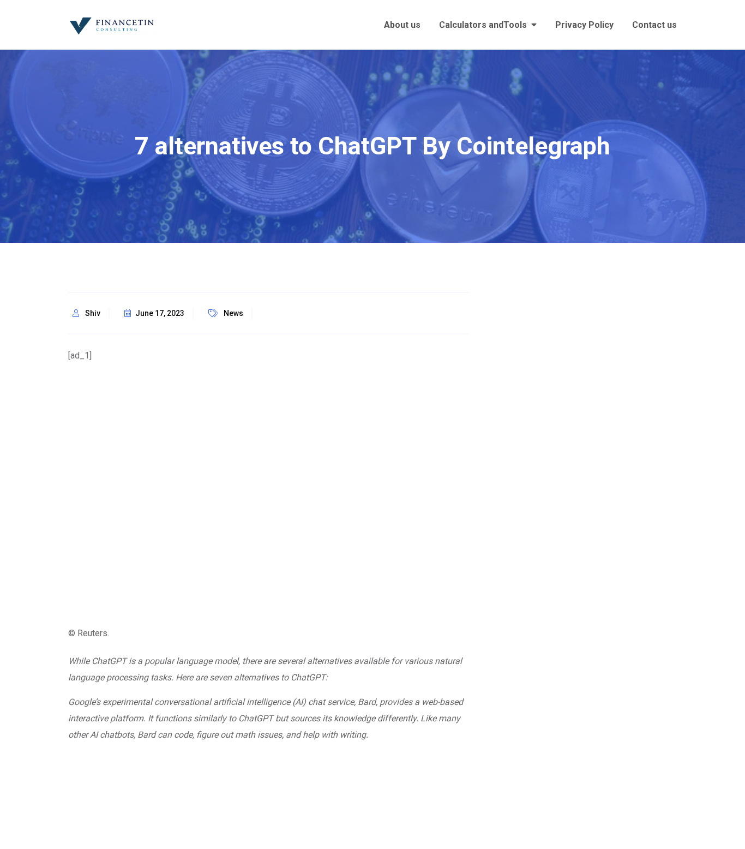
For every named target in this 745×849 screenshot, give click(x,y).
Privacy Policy (584, 25)
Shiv (92, 313)
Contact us (654, 25)
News (233, 313)
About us (402, 25)
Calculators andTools (483, 25)
